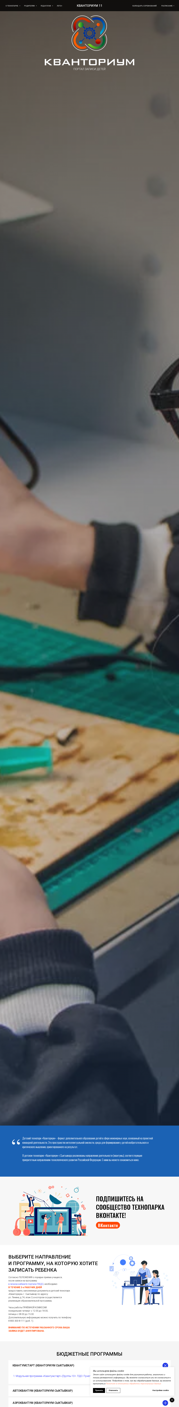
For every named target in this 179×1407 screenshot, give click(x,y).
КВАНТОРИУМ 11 (89, 5)
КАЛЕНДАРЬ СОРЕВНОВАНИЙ (144, 6)
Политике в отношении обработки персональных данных (133, 1383)
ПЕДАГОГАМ (46, 6)
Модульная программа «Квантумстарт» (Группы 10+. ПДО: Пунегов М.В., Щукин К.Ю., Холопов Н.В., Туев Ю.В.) (78, 1375)
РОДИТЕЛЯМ (29, 6)
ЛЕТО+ (59, 6)
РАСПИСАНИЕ (167, 6)
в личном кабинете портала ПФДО (25, 1284)
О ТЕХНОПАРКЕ (12, 6)
